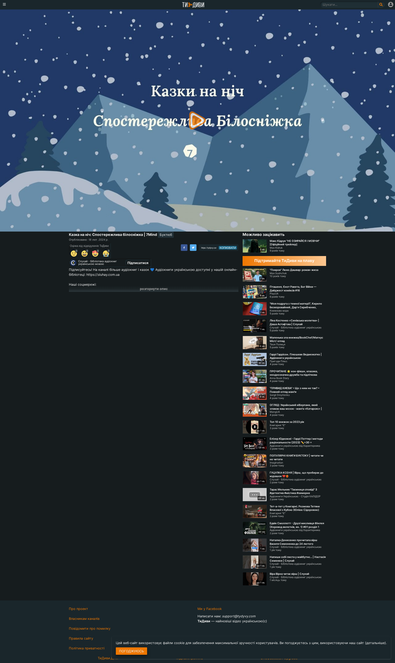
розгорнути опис (154, 289)
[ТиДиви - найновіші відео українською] (193, 5)
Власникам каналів (84, 619)
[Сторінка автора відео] (73, 263)
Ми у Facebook (210, 609)
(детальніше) (375, 643)
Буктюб (166, 235)
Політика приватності (87, 648)
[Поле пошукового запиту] (381, 4)
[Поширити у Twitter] (193, 247)
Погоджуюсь (131, 651)
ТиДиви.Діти (108, 658)
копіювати (228, 248)
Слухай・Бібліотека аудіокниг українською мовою (97, 262)
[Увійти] (390, 4)
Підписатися (137, 263)
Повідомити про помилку (89, 628)
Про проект (78, 609)
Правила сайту (81, 638)
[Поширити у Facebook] (184, 247)
